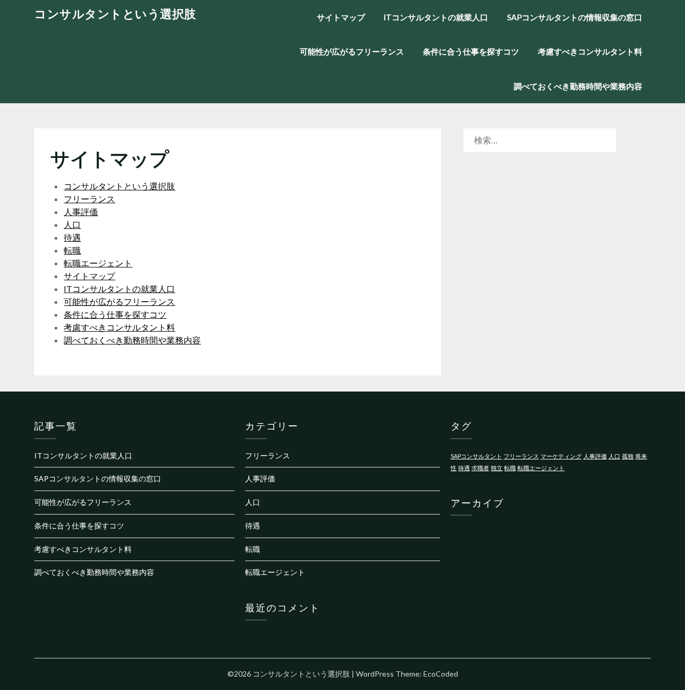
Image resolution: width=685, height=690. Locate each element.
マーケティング (561, 456)
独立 (497, 467)
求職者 (480, 467)
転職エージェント (98, 263)
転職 (72, 250)
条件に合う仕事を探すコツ (471, 51)
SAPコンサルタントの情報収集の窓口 (574, 17)
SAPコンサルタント (476, 456)
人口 (72, 224)
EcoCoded (440, 673)
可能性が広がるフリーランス (352, 51)
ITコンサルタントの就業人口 (436, 17)
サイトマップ (341, 17)
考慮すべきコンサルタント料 (590, 51)
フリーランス (89, 199)
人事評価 (81, 211)
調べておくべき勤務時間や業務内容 (578, 86)
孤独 (628, 456)
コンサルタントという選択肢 (115, 13)
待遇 (72, 237)
